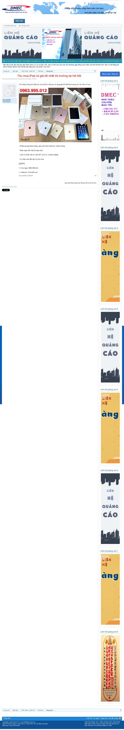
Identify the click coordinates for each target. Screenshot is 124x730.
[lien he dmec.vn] (22, 58)
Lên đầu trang (113, 718)
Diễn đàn (19, 21)
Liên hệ (89, 718)
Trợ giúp (96, 718)
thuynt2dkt (28, 79)
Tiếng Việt (6, 718)
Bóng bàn (14, 79)
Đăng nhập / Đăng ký (110, 74)
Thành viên (31, 21)
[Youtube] (72, 728)
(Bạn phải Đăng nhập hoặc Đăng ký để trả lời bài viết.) (80, 183)
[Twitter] (61, 728)
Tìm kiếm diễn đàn (10, 26)
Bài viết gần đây (24, 26)
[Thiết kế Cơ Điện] (65, 728)
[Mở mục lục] (95, 71)
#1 (95, 176)
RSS (120, 718)
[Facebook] (56, 728)
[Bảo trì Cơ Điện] (68, 728)
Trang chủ (8, 21)
